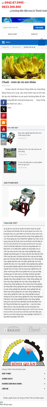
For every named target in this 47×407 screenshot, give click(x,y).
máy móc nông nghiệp (35, 259)
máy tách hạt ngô (17, 302)
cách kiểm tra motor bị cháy (25, 234)
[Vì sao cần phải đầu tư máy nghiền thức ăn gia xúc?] (10, 167)
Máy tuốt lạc (8, 307)
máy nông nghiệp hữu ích (16, 292)
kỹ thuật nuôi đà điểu (33, 241)
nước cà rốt (30, 309)
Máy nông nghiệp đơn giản (19, 286)
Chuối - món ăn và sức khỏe (19, 82)
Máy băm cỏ (36, 246)
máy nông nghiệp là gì (32, 292)
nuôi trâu (25, 312)
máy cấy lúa (14, 251)
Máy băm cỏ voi (9, 249)
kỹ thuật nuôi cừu (20, 241)
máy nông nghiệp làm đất (12, 294)
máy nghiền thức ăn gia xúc (28, 271)
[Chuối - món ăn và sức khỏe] (23, 67)
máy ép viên (34, 256)
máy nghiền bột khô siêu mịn (14, 261)
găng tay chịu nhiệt (17, 239)
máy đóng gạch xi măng (17, 254)
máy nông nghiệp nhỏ (22, 297)
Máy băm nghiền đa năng (23, 249)
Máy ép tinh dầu (24, 256)
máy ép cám (30, 254)
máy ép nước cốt (13, 256)
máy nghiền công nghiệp (26, 264)
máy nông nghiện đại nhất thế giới (22, 276)
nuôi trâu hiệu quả (35, 312)
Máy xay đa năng (27, 307)
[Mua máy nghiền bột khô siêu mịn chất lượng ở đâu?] (10, 138)
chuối (8, 239)
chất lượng (17, 236)
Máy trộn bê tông (29, 302)
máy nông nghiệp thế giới (19, 299)
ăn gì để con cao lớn (11, 229)
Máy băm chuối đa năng (23, 246)
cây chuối (10, 236)
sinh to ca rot (8, 314)
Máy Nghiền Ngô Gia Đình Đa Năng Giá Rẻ (24, 266)
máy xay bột (17, 307)
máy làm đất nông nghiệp (18, 259)
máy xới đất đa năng (19, 309)
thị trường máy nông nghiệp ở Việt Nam (26, 314)
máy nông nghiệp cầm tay (15, 281)
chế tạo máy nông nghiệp (30, 236)
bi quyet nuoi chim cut (34, 231)
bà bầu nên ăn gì (20, 231)
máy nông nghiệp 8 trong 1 (18, 279)
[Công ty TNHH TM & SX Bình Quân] (23, 20)
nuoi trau (19, 312)
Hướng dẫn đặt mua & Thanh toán (29, 10)
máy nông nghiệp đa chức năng (19, 284)
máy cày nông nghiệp (26, 251)
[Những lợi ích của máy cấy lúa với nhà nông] (10, 153)
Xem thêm (7, 108)
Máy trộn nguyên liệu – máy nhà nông (27, 304)
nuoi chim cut (11, 312)
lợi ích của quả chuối (23, 244)
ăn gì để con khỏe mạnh (26, 229)
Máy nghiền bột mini (31, 261)
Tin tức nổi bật (11, 128)
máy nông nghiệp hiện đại (14, 289)
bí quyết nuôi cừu (9, 234)
